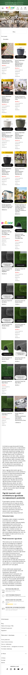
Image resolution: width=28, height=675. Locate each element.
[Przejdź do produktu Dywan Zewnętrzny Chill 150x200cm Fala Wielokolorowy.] (7, 51)
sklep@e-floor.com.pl (17, 4)
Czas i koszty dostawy (7, 642)
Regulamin (4, 630)
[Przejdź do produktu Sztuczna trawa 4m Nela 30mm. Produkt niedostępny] (20, 372)
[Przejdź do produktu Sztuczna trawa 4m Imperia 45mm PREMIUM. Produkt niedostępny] (7, 259)
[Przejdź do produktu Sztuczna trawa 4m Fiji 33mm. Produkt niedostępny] (7, 291)
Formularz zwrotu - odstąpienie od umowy (12, 646)
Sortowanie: (4, 36)
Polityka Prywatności (6, 628)
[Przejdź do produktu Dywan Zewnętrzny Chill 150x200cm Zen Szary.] (20, 87)
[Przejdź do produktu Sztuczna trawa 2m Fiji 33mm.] (20, 259)
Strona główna (14, 14)
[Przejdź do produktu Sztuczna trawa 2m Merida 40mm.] (20, 291)
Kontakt (3, 660)
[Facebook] (7, 669)
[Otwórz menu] (2, 8)
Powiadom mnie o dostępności (7, 264)
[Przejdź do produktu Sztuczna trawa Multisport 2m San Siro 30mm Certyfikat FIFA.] (7, 223)
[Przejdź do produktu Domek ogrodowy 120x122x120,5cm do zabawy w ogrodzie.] (7, 195)
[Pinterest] (14, 669)
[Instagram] (11, 669)
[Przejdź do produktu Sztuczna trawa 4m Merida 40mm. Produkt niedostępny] (7, 315)
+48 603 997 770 (9, 2)
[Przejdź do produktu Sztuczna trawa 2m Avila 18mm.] (7, 404)
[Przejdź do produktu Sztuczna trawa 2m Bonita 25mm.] (7, 348)
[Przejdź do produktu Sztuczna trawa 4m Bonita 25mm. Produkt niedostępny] (20, 348)
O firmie (3, 658)
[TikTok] (22, 669)
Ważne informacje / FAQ (7, 626)
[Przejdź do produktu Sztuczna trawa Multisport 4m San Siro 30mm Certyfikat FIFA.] (20, 224)
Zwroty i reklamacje (6, 644)
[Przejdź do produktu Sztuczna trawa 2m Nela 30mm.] (7, 372)
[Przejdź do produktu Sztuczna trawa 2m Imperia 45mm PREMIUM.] (20, 315)
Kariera (3, 662)
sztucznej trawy (7, 521)
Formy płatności (5, 639)
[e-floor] (10, 8)
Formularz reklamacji (6, 649)
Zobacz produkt (7, 56)
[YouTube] (18, 669)
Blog (2, 623)
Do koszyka (7, 201)
